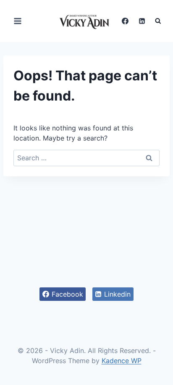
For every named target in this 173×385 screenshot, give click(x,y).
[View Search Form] (158, 21)
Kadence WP (122, 360)
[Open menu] (18, 20)
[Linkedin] (142, 21)
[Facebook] (125, 21)
